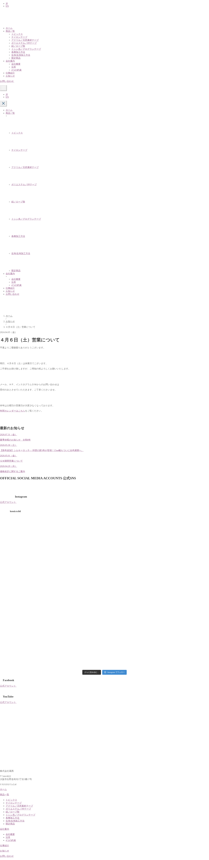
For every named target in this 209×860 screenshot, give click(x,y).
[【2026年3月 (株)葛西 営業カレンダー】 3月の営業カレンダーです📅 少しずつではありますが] (183, 593)
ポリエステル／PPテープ (24, 43)
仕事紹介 (10, 73)
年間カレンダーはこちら (12, 411)
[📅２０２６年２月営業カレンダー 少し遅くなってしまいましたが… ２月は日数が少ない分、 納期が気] (130, 623)
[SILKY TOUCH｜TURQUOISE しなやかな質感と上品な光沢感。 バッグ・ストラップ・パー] (130, 532)
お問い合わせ (12, 294)
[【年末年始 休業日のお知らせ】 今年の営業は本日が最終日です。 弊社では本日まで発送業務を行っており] (130, 653)
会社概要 (15, 64)
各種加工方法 (18, 52)
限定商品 (15, 58)
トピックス (17, 34)
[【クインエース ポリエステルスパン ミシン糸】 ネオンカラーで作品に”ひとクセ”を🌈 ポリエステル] (130, 593)
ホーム (9, 28)
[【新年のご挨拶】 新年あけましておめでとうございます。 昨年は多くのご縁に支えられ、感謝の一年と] (25, 653)
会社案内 (10, 61)
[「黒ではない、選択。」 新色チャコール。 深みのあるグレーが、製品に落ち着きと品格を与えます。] (183, 532)
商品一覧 (10, 31)
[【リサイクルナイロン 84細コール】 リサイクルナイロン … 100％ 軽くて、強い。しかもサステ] (183, 562)
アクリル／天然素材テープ (25, 40)
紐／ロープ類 (18, 46)
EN (7, 6)
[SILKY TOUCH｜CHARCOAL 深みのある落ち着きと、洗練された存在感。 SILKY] (25, 532)
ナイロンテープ (19, 37)
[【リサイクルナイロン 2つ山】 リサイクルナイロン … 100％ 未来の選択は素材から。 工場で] (25, 593)
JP (7, 3)
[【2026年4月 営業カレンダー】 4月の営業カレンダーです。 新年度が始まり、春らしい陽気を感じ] (78, 593)
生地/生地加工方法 (20, 55)
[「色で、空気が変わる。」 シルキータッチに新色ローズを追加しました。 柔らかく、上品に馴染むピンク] (130, 562)
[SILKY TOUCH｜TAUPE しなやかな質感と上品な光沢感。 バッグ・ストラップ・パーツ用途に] (78, 532)
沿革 (13, 67)
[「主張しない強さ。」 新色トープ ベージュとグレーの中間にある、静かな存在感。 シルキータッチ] (25, 562)
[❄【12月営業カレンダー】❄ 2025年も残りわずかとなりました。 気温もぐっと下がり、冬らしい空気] (183, 653)
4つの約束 (16, 70)
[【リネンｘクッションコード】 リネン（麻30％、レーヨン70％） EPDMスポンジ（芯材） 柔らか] (78, 623)
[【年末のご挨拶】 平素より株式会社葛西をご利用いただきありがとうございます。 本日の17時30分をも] (78, 653)
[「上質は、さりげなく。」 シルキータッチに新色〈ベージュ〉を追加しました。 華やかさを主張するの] (78, 562)
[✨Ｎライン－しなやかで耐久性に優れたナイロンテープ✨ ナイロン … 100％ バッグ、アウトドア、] (25, 623)
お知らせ (10, 76)
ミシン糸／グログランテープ (26, 49)
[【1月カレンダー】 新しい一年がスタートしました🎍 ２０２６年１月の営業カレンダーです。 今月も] (183, 623)
